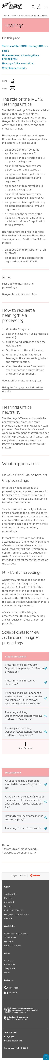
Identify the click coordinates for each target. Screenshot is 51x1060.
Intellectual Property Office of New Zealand (12, 5)
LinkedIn (13, 992)
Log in (14, 875)
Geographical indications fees (19, 294)
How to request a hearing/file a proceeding (20, 57)
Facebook (13, 987)
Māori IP (8, 918)
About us (8, 960)
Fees (5, 50)
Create (23, 875)
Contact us (9, 964)
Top (46, 1058)
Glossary (8, 941)
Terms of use (10, 1032)
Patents (8, 898)
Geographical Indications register (21, 380)
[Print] (12, 81)
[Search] (33, 7)
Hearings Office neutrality (17, 63)
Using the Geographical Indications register (22, 389)
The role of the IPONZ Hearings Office (24, 46)
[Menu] (46, 7)
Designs (8, 906)
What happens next (13, 68)
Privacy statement (13, 1040)
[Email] (12, 88)
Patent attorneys (12, 945)
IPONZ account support (15, 933)
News (7, 972)
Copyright (9, 902)
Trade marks (10, 893)
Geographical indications (16, 914)
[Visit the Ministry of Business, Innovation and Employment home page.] (21, 1012)
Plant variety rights (13, 910)
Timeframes (10, 937)
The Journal (9, 968)
